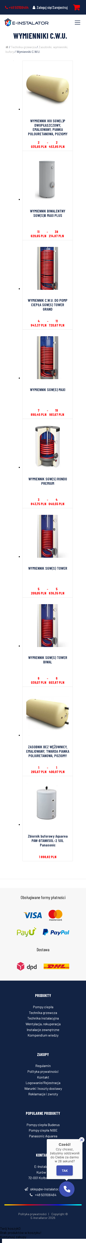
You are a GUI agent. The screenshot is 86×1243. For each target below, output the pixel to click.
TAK (65, 1170)
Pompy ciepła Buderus (43, 1125)
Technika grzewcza (23, 47)
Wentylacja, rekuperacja (43, 1024)
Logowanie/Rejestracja (43, 1083)
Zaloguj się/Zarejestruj (52, 7)
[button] (67, 1189)
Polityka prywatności (43, 1071)
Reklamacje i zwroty (43, 1094)
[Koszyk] (76, 7)
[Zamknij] (81, 1140)
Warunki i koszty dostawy (43, 1088)
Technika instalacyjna (43, 1018)
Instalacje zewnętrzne (43, 1029)
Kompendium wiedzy (43, 1035)
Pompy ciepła (43, 1007)
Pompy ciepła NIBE (43, 1130)
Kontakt (43, 1077)
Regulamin (43, 1066)
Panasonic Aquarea (43, 1136)
